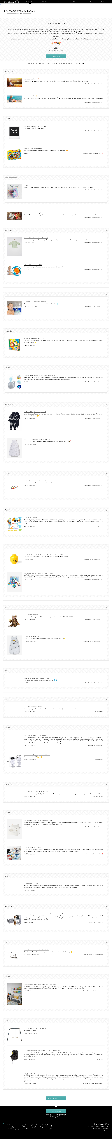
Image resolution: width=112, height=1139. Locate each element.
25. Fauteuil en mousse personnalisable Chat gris (38, 820)
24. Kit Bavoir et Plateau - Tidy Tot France (36, 791)
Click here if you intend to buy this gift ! (93, 84)
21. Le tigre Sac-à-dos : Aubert (33, 706)
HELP (89, 2)
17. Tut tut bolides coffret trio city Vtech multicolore (39, 573)
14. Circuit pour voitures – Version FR (35, 481)
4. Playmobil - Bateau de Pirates (33, 148)
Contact (102, 1126)
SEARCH (59, 2)
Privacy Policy (96, 1128)
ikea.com (32, 991)
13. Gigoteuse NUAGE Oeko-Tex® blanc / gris (37, 439)
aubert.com (32, 711)
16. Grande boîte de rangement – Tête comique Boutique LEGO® (43, 554)
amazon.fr (27, 153)
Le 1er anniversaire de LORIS (19, 11)
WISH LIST (29, 2)
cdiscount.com (28, 131)
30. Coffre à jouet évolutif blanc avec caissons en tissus (40, 984)
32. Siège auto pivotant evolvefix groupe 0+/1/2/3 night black (42, 1050)
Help (107, 1126)
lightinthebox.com (34, 759)
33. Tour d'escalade (29, 1073)
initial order (42, 63)
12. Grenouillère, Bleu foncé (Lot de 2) (35, 412)
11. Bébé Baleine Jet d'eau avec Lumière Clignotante (39, 375)
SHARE (103, 2)
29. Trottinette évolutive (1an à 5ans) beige (36, 950)
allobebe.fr (33, 1059)
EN (104, 1130)
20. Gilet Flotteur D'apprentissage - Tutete (36, 678)
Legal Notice (105, 1128)
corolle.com (32, 745)
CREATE (74, 2)
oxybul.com (32, 890)
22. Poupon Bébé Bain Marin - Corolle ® (36, 735)
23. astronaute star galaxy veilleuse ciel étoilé (37, 755)
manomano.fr (32, 269)
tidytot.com (32, 796)
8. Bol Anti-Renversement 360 (33, 265)
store (78, 63)
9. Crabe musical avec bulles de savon (35, 301)
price (65, 63)
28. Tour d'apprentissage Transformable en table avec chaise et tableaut (45, 914)
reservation (72, 63)
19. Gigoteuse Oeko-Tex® (31, 636)
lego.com (32, 559)
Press (97, 1126)
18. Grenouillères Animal (31, 614)
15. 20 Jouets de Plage (30, 517)
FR (107, 1130)
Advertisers (91, 1126)
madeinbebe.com (34, 954)
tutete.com (32, 683)
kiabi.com (31, 242)
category (49, 63)
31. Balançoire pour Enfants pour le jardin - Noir (38, 1028)
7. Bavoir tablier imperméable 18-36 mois (36, 238)
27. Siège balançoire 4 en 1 (31, 883)
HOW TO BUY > (56, 56)
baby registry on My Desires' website (30, 1125)
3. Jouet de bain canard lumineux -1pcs (35, 126)
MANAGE (45, 2)
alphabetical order (57, 63)
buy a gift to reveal (58, 50)
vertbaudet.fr (33, 444)
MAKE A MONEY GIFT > (56, 1098)
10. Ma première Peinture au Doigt (34, 338)
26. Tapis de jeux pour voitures (32, 847)
